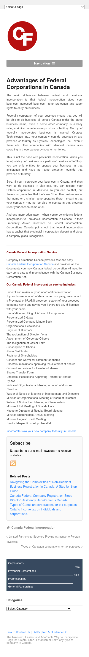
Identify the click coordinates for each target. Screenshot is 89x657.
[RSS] (13, 464)
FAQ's (36, 632)
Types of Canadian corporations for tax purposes (50, 546)
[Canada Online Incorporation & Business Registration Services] (22, 50)
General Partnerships (20, 586)
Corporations (16, 563)
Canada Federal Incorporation (33, 527)
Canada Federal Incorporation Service (30, 264)
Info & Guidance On (54, 632)
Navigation (42, 63)
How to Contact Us (18, 632)
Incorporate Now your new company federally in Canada (41, 431)
